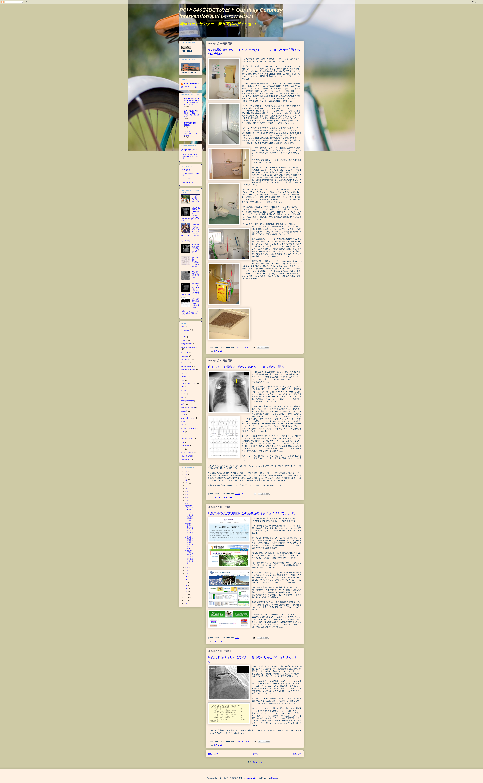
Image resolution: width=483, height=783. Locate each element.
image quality (186, 344)
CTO (183, 421)
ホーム (256, 754)
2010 (186, 603)
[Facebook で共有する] (266, 347)
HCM (183, 432)
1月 (186, 573)
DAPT (183, 394)
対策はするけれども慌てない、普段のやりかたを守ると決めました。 (189, 557)
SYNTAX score (186, 179)
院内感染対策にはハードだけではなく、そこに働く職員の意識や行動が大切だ (189, 513)
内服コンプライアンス (188, 383)
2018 (186, 580)
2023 (186, 471)
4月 (186, 503)
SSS (182, 449)
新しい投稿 (213, 754)
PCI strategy (185, 330)
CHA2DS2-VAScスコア (189, 182)
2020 (186, 480)
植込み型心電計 (186, 456)
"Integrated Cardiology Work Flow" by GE (189, 150)
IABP (183, 435)
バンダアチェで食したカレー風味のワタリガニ (195, 199)
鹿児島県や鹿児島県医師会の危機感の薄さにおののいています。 (252, 513)
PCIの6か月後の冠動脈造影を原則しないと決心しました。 (196, 249)
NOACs (184, 340)
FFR (182, 387)
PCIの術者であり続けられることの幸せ (195, 274)
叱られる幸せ (185, 241)
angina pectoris (186, 366)
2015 (186, 589)
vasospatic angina (187, 401)
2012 (186, 597)
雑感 (182, 326)
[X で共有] (263, 347)
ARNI (183, 415)
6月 (186, 497)
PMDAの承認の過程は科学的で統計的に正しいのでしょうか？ (195, 302)
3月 (186, 567)
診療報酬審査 (185, 459)
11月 (187, 486)
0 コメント (245, 347)
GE (182, 373)
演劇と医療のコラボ (188, 408)
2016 (186, 586)
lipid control (185, 363)
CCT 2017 (187, 125)
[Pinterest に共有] (268, 347)
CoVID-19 (218, 351)
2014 (186, 592)
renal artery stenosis (188, 370)
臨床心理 (184, 411)
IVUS (183, 380)
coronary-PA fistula (187, 452)
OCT (183, 397)
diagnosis (184, 356)
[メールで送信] (258, 347)
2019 (186, 577)
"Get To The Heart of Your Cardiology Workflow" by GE (190, 156)
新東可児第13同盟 (190, 123)
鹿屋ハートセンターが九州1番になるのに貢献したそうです (190, 313)
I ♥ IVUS (187, 131)
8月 (186, 494)
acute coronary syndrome (190, 347)
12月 (187, 483)
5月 (186, 500)
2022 (186, 474)
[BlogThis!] (261, 347)
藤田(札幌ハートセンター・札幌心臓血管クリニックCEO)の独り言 (192, 101)
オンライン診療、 (187, 439)
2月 (186, 570)
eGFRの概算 (185, 170)
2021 (186, 477)
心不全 (183, 404)
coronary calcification (188, 428)
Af (182, 333)
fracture (184, 377)
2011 (186, 600)
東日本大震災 (185, 359)
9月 (186, 491)
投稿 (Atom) (257, 762)
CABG (183, 390)
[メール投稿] (254, 347)
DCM (183, 442)
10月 (187, 489)
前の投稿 (297, 754)
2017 (186, 583)
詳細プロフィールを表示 (189, 87)
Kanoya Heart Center (191, 83)
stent (183, 337)
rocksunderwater (249, 778)
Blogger (274, 778)
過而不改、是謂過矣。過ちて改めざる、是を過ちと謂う (246, 367)
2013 (186, 595)
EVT (182, 425)
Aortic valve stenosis (188, 418)
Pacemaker (227, 497)
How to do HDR (189, 104)
